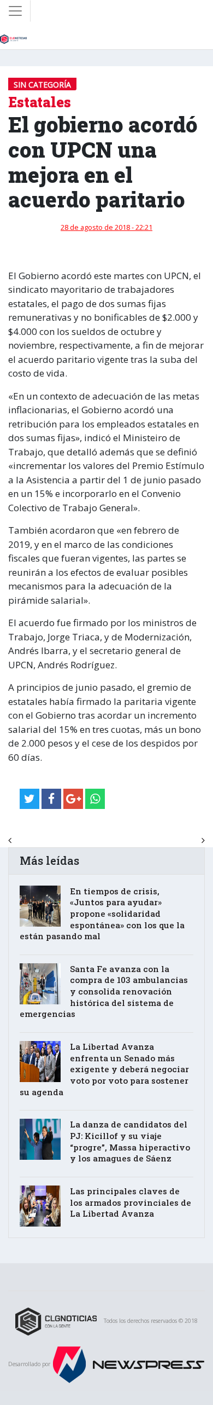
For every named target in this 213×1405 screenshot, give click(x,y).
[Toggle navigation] (15, 11)
